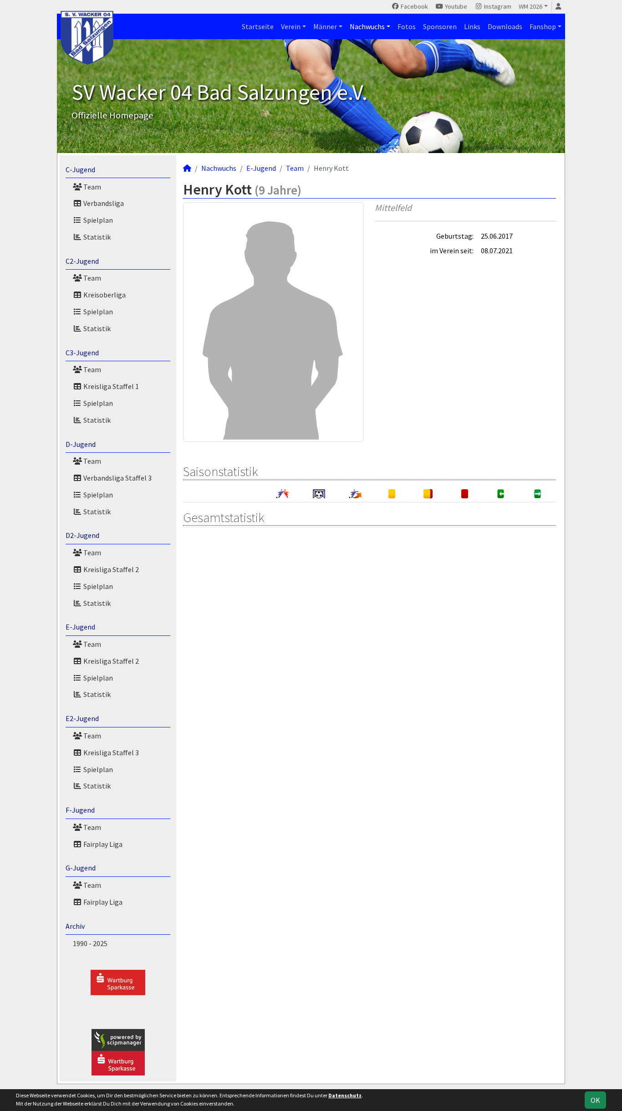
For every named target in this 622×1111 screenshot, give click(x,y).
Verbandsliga (103, 203)
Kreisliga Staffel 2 (110, 569)
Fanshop (543, 26)
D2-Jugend (82, 535)
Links (472, 26)
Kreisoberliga (104, 294)
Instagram (497, 6)
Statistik (96, 236)
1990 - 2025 (90, 943)
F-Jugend (80, 809)
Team (91, 186)
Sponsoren (440, 26)
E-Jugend (80, 626)
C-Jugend (80, 169)
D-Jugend (81, 444)
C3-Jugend (82, 352)
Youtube (455, 6)
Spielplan (97, 220)
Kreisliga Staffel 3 (110, 752)
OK (595, 1100)
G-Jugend (81, 867)
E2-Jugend (82, 718)
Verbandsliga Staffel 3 (117, 477)
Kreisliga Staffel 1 (110, 386)
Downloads (505, 26)
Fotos (407, 26)
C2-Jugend (82, 261)
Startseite (258, 26)
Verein (291, 26)
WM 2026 (530, 6)
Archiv (75, 926)
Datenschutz (345, 1095)
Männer (325, 26)
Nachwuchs (367, 26)
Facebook (413, 6)
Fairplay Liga (102, 844)
